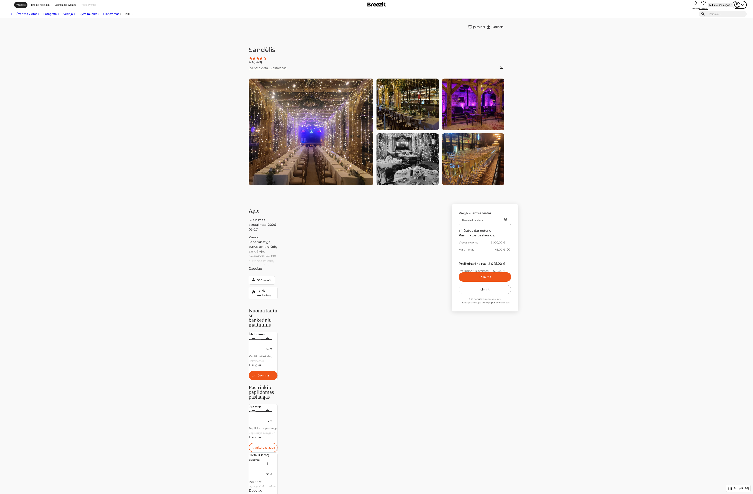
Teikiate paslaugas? (720, 5)
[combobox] (726, 14)
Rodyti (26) (738, 488)
